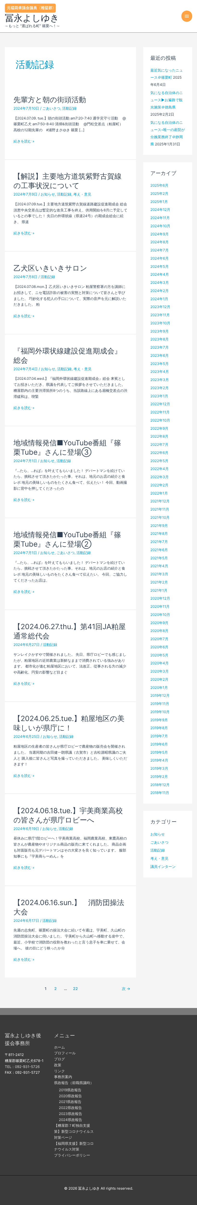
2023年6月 (159, 355)
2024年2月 (159, 290)
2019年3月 (159, 768)
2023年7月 (159, 347)
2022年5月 (159, 461)
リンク (59, 1071)
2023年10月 (160, 323)
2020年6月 (159, 647)
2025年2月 (159, 193)
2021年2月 (159, 582)
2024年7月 (159, 250)
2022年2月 (159, 485)
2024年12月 (160, 209)
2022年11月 (160, 412)
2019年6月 (159, 744)
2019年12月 (160, 695)
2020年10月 (160, 614)
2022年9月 (159, 428)
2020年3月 (159, 671)
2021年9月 (159, 525)
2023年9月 (159, 331)
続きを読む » (23, 141)
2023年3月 (159, 379)
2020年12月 (160, 598)
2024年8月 (159, 242)
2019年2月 (159, 776)
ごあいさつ (51, 108)
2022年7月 (159, 444)
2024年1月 (159, 299)
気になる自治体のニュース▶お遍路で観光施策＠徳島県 (166, 99)
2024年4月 (159, 274)
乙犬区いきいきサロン (50, 268)
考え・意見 (82, 194)
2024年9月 (159, 234)
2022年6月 (159, 452)
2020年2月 (159, 679)
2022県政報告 (70, 1107)
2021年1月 (158, 590)
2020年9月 (159, 622)
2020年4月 (159, 663)
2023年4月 (159, 371)
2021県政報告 (70, 1101)
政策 (57, 1065)
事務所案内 (63, 1076)
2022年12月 (160, 404)
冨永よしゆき (32, 17)
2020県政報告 (70, 1096)
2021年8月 (159, 533)
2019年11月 (159, 703)
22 (75, 988)
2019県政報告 (70, 1090)
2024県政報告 (70, 1119)
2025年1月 (159, 201)
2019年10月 (160, 712)
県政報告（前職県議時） (74, 1082)
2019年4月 (159, 760)
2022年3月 (159, 477)
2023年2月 (159, 388)
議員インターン (163, 866)
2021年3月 (159, 574)
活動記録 (69, 108)
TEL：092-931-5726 (22, 1066)
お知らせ (48, 194)
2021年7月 (159, 541)
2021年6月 (159, 550)
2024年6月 (159, 258)
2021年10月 (160, 517)
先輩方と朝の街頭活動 (49, 99)
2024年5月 (159, 266)
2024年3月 (159, 282)
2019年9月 (159, 720)
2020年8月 (159, 630)
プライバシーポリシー (72, 1155)
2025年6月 (159, 185)
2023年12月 (160, 306)
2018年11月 (159, 792)
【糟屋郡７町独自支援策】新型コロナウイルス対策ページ (74, 1131)
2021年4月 (159, 566)
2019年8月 (159, 728)
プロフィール (65, 1053)
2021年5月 (159, 558)
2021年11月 (159, 509)
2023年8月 (159, 339)
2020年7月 (159, 639)
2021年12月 (160, 501)
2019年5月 (159, 752)
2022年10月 (160, 420)
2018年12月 (160, 784)
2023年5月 (159, 363)
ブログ (59, 1059)
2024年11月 (160, 217)
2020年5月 (159, 655)
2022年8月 (159, 436)
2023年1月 (159, 396)
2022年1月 (159, 493)
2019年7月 (159, 736)
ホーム (59, 1047)
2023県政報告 (70, 1113)
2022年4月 (159, 468)
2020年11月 (160, 606)
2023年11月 (160, 315)
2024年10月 (160, 226)
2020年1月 (159, 687)
